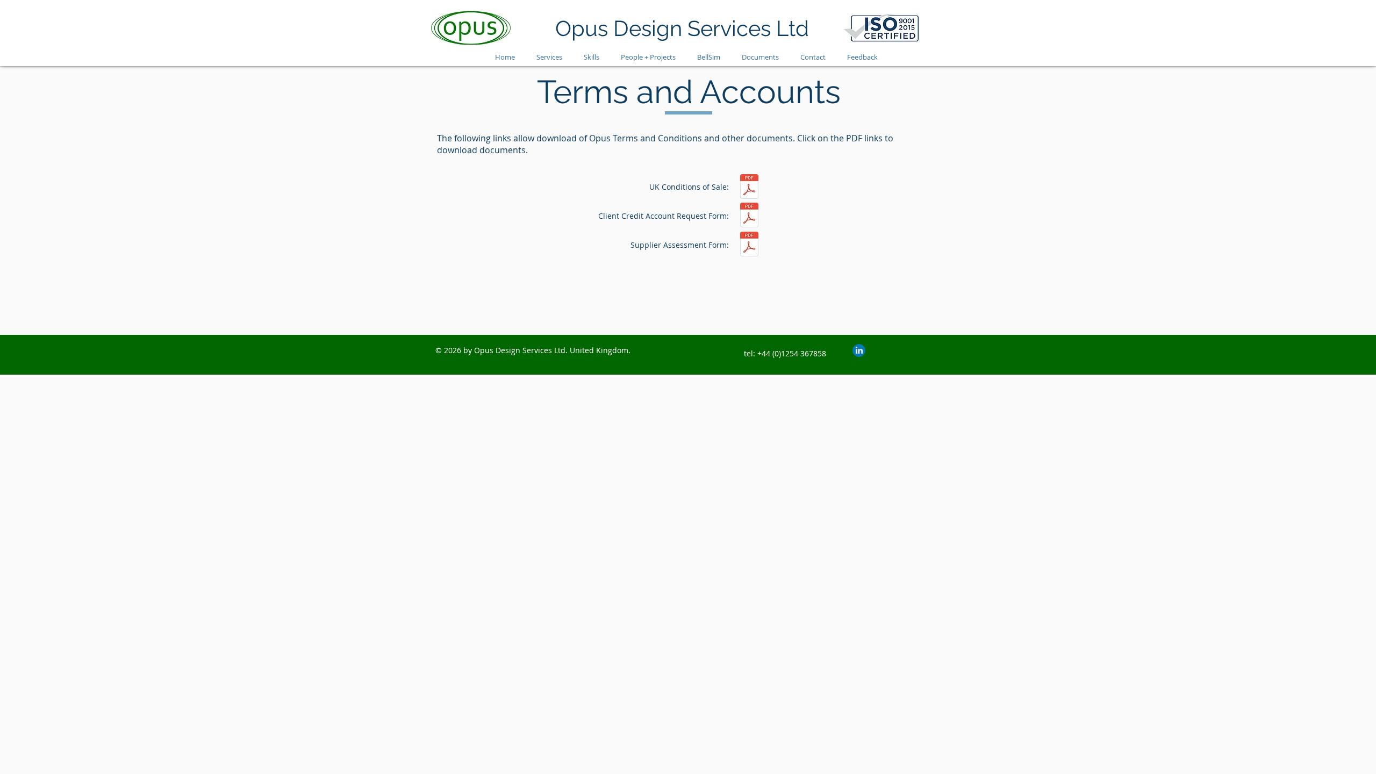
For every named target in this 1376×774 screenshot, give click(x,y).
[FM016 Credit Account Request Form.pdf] (749, 216)
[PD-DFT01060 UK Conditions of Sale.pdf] (749, 188)
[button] (760, 57)
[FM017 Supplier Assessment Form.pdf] (749, 245)
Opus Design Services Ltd (682, 28)
